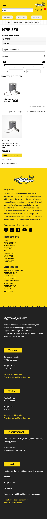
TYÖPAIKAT (8, 248)
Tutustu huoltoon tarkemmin (16, 500)
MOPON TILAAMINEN (11, 281)
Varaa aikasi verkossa (13, 502)
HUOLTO (7, 251)
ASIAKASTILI (8, 291)
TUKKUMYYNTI (9, 253)
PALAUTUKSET (9, 289)
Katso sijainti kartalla (13, 374)
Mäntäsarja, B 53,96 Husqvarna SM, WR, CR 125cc (11, 145)
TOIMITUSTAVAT (10, 286)
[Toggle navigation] (4, 5)
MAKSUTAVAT (9, 283)
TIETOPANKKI (9, 258)
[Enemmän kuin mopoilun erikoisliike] (38, 5)
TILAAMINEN (8, 276)
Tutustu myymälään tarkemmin (17, 377)
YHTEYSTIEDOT (10, 243)
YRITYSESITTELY (10, 240)
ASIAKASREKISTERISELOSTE (14, 270)
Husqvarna (29, 22)
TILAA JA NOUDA (10, 278)
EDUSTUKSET (9, 261)
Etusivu (10, 22)
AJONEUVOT (8, 256)
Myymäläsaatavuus (11, 163)
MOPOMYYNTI (9, 245)
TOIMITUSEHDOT (10, 273)
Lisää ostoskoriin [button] (10, 155)
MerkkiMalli (18, 22)
